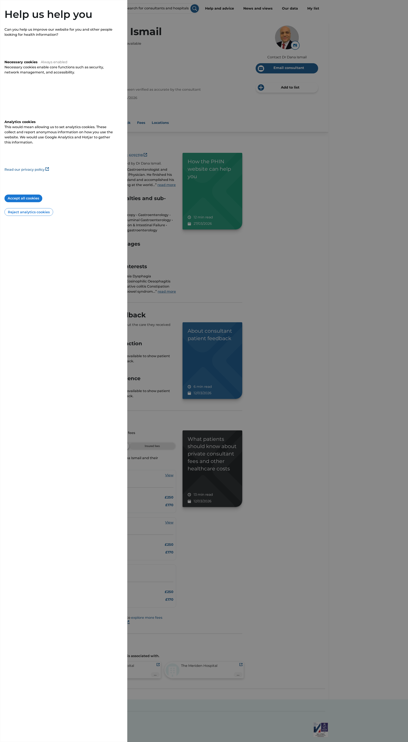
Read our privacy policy (24, 170)
